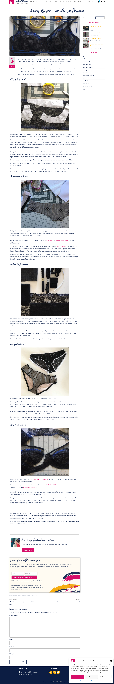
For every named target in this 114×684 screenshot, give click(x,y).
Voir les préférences (105, 677)
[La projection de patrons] (86, 40)
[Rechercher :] (94, 17)
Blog (37, 1)
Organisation (86, 83)
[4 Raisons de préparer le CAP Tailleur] (86, 45)
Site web (11, 654)
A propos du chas (88, 1)
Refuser (91, 677)
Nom (11, 639)
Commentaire (13, 615)
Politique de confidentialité (96, 681)
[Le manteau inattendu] (86, 34)
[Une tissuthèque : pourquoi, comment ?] (86, 28)
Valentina (68, 1)
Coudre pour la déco (87, 64)
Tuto (84, 89)
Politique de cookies (84, 681)
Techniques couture (87, 86)
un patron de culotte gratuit (40, 479)
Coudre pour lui (86, 70)
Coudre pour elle (22, 595)
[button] (110, 661)
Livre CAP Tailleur (59, 1)
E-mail (11, 647)
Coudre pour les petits (88, 67)
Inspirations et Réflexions (31, 595)
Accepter (77, 677)
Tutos (74, 1)
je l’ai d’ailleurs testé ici (29, 487)
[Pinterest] (58, 672)
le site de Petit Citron (52, 485)
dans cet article (61, 246)
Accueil (32, 1)
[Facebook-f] (50, 672)
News (84, 78)
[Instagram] (54, 672)
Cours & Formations (45, 1)
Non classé (85, 81)
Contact (80, 1)
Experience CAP (86, 72)
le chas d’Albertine (22, 1)
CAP (84, 59)
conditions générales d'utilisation (34, 581)
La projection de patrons (95, 38)
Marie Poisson (50, 240)
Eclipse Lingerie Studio (62, 240)
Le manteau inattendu (95, 32)
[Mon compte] (101, 2)
